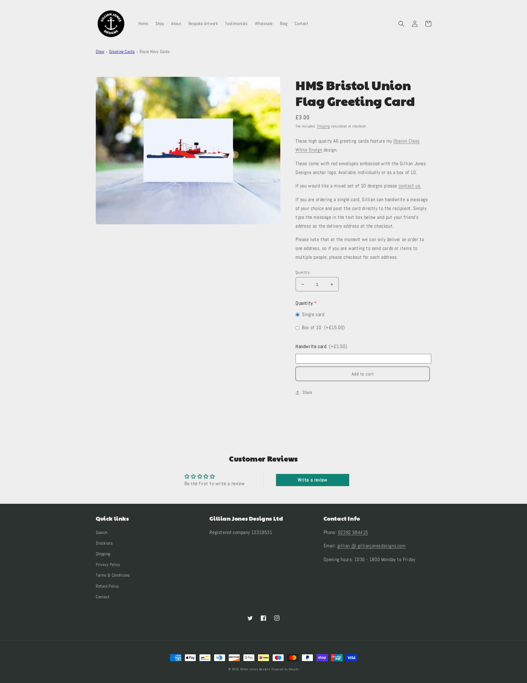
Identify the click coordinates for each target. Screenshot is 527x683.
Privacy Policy (108, 564)
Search (102, 532)
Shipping (323, 126)
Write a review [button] (312, 480)
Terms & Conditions (113, 575)
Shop (100, 51)
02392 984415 (353, 532)
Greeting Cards (121, 51)
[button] (401, 23)
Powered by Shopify (285, 669)
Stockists (104, 543)
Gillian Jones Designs (255, 669)
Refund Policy (107, 586)
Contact (102, 596)
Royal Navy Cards (155, 51)
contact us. (410, 186)
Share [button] (307, 392)
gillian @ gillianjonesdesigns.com (371, 545)
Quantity (303, 272)
